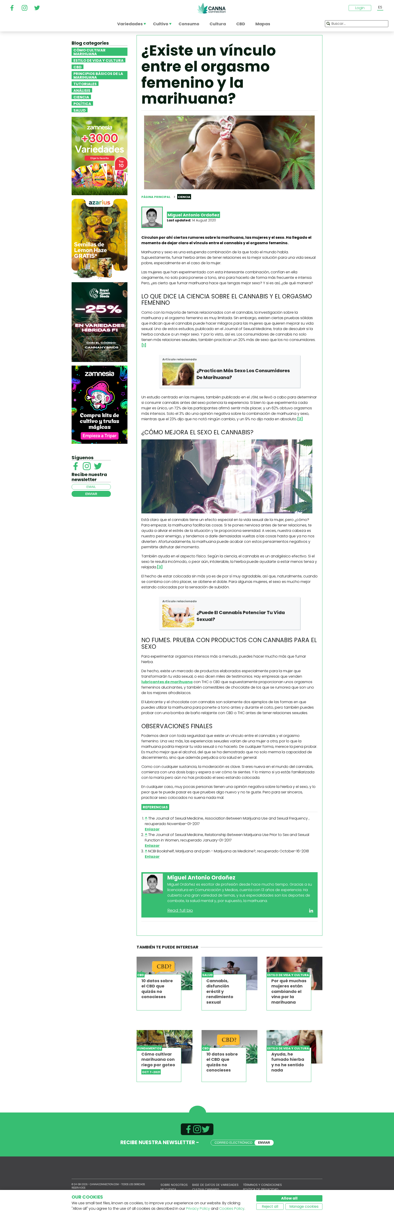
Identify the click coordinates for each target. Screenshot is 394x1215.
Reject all (270, 1206)
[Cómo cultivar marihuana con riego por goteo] (164, 1047)
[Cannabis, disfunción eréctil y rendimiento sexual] (229, 973)
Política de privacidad (260, 1189)
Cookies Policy (231, 1208)
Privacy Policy (198, 1208)
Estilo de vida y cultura (98, 60)
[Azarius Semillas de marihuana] (99, 238)
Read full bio (180, 910)
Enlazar (152, 829)
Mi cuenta (168, 1189)
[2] (300, 419)
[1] (143, 345)
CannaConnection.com (211, 8)
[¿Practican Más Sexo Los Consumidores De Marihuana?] (178, 374)
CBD (77, 66)
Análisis (81, 90)
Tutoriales (85, 83)
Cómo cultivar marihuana (89, 52)
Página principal (156, 197)
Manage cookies (304, 1206)
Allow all (289, 1198)
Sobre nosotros (174, 1185)
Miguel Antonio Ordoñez (193, 215)
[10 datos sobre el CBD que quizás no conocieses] (164, 973)
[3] (160, 567)
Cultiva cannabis (205, 1189)
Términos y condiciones (262, 1185)
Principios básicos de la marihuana (98, 75)
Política (82, 103)
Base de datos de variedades (215, 1185)
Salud (79, 110)
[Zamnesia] (99, 155)
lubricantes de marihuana (167, 681)
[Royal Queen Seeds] (99, 321)
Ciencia (81, 97)
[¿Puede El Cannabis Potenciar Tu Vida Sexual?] (178, 616)
